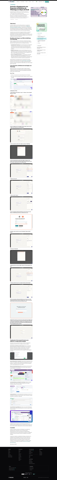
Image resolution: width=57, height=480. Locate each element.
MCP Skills (30, 451)
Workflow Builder (31, 455)
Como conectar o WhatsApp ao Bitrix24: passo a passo (41, 53)
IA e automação (22, 1)
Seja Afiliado (12, 0)
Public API (30, 453)
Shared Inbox (30, 460)
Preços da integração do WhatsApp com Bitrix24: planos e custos (41, 48)
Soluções (26, 1)
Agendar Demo (40, 1)
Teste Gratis (46, 1)
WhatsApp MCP (31, 450)
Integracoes (18, 1)
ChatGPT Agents (31, 452)
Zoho (19, 452)
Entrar (43, 1)
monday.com (20, 453)
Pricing (9, 453)
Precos (33, 1)
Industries (9, 452)
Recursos (30, 1)
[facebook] (25, 477)
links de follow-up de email (26, 60)
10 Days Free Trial (41, 28)
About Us (9, 450)
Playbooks (40, 451)
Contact (9, 451)
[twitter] (26, 477)
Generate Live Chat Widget (12, 467)
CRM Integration (30, 461)
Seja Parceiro (9, 0)
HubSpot (19, 451)
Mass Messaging (30, 462)
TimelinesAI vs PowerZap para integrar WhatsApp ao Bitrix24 (41, 51)
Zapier (29, 456)
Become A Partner (32, 467)
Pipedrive (20, 450)
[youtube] (27, 477)
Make (29, 457)
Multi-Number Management (32, 463)
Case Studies (40, 452)
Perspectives (40, 453)
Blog (39, 450)
